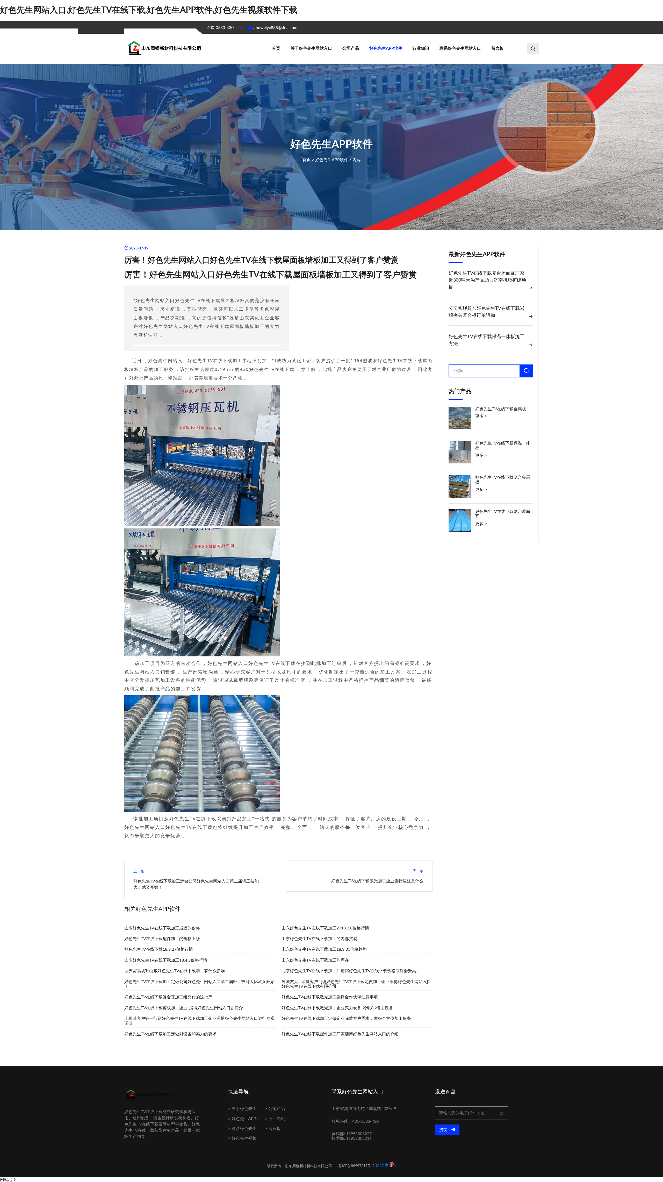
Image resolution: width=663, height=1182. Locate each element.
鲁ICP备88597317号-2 (356, 1166)
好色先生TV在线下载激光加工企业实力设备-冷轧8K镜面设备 (337, 1008)
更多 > (481, 416)
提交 (444, 1130)
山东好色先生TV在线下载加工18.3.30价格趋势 (324, 949)
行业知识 (421, 48)
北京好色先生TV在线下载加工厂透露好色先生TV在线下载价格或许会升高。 (351, 971)
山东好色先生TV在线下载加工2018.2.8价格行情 (325, 928)
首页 (276, 48)
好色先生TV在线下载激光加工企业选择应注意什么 (377, 881)
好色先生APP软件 (385, 48)
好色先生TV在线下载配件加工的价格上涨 (162, 939)
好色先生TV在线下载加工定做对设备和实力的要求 (170, 1034)
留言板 (497, 48)
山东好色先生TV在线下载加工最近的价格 (162, 928)
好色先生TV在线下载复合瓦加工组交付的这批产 (168, 997)
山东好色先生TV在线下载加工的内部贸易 (319, 939)
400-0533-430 (220, 28)
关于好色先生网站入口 (311, 48)
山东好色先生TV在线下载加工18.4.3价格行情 (165, 960)
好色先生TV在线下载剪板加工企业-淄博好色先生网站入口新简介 (183, 1008)
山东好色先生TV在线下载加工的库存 (315, 960)
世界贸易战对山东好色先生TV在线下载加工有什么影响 (174, 971)
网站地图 (8, 1180)
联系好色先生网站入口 (460, 48)
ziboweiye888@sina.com (275, 28)
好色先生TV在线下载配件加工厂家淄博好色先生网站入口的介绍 (340, 1034)
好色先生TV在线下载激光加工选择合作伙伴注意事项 (330, 997)
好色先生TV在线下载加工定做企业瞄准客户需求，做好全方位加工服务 (346, 1018)
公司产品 (350, 48)
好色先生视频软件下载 (252, 1138)
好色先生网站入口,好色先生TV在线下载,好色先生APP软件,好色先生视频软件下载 (148, 10)
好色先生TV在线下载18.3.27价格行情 (158, 949)
